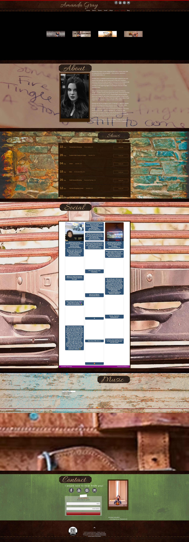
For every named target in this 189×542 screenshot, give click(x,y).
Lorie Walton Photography (100, 534)
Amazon (114, 119)
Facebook (124, 121)
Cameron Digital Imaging (100, 533)
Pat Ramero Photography (95, 536)
